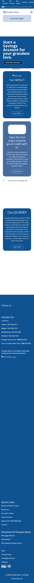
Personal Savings (12, 63)
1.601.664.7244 (13, 336)
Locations (4, 321)
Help (3, 551)
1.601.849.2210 (12, 328)
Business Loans (11, 38)
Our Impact (18, 2)
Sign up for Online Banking (11, 521)
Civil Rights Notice (8, 558)
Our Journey (12, 2)
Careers (4, 525)
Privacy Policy (6, 554)
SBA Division (5, 539)
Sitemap (4, 562)
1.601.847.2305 (15, 332)
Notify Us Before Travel (10, 506)
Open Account (6, 517)
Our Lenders (5, 2)
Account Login (17, 18)
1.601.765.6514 (12, 325)
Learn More (17, 113)
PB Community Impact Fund (11, 543)
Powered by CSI (17, 579)
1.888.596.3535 (21, 340)
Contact (24, 2)
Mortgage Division (8, 536)
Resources (5, 510)
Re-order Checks (7, 513)
